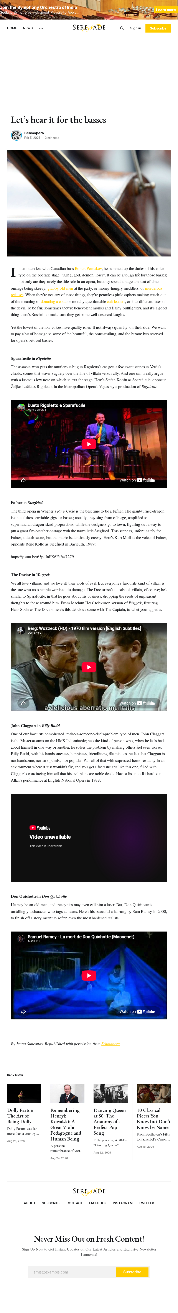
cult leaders (116, 301)
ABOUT (30, 1203)
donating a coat (53, 301)
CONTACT (74, 1203)
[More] (41, 28)
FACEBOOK (98, 1203)
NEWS (28, 28)
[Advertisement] (89, 69)
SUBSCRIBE (51, 1203)
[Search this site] (122, 28)
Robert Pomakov (88, 268)
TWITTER (146, 1203)
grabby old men (60, 288)
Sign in (135, 28)
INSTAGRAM (123, 1203)
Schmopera (34, 133)
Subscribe (158, 28)
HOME (12, 28)
